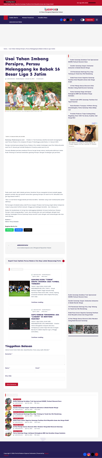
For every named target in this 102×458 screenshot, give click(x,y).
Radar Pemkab (18, 431)
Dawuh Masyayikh (19, 412)
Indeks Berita (13, 17)
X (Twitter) (28, 230)
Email (38, 368)
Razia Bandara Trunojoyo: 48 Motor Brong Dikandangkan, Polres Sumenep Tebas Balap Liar (82, 108)
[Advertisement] (51, 35)
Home (5, 48)
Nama (7, 368)
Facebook (18, 230)
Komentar (8, 354)
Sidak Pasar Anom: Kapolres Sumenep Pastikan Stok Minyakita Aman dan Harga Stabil (81, 80)
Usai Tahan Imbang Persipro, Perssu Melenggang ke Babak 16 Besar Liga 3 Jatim (32, 48)
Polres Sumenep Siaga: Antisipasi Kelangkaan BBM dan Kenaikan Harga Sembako (80, 94)
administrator (11, 78)
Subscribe (90, 20)
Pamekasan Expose (30, 412)
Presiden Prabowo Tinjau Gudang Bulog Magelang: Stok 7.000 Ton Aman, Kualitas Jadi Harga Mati (82, 116)
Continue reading (37, 302)
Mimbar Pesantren (28, 17)
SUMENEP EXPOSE (18, 418)
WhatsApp (9, 230)
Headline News (42, 17)
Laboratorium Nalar (15, 22)
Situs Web (8, 376)
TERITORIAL (17, 399)
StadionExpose (20, 78)
